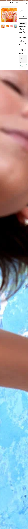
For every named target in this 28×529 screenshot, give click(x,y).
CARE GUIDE (20, 61)
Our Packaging (21, 58)
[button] (3, 26)
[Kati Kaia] (14, 3)
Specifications (21, 57)
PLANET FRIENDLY (21, 62)
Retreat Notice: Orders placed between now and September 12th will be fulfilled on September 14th (14, 0)
